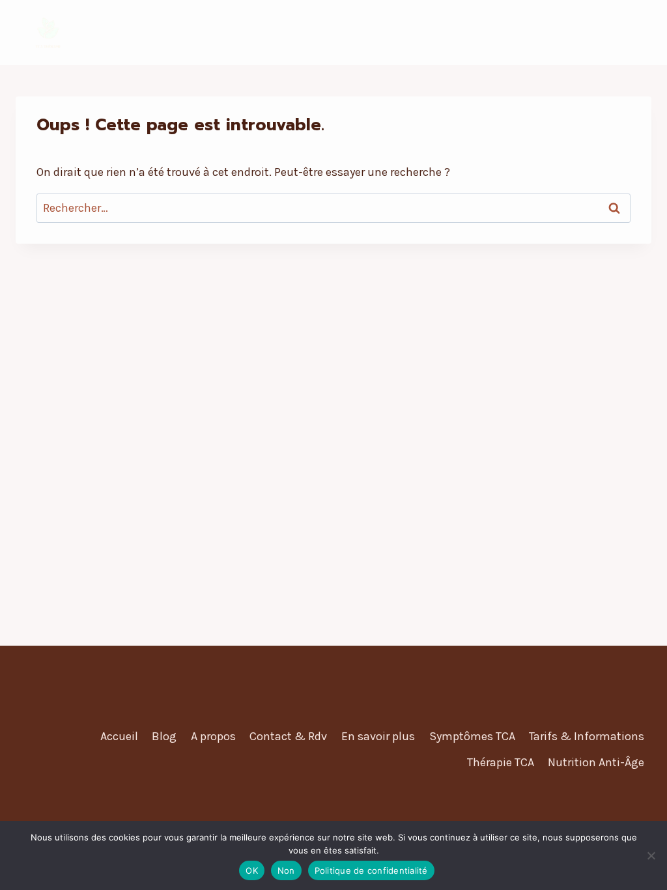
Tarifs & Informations (586, 736)
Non (286, 870)
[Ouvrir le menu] (639, 32)
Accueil (119, 736)
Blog (164, 736)
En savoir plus (378, 736)
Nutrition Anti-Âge (596, 762)
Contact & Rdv (288, 736)
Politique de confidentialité (371, 870)
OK (252, 870)
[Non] (650, 855)
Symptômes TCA (472, 736)
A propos (213, 736)
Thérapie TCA (500, 762)
